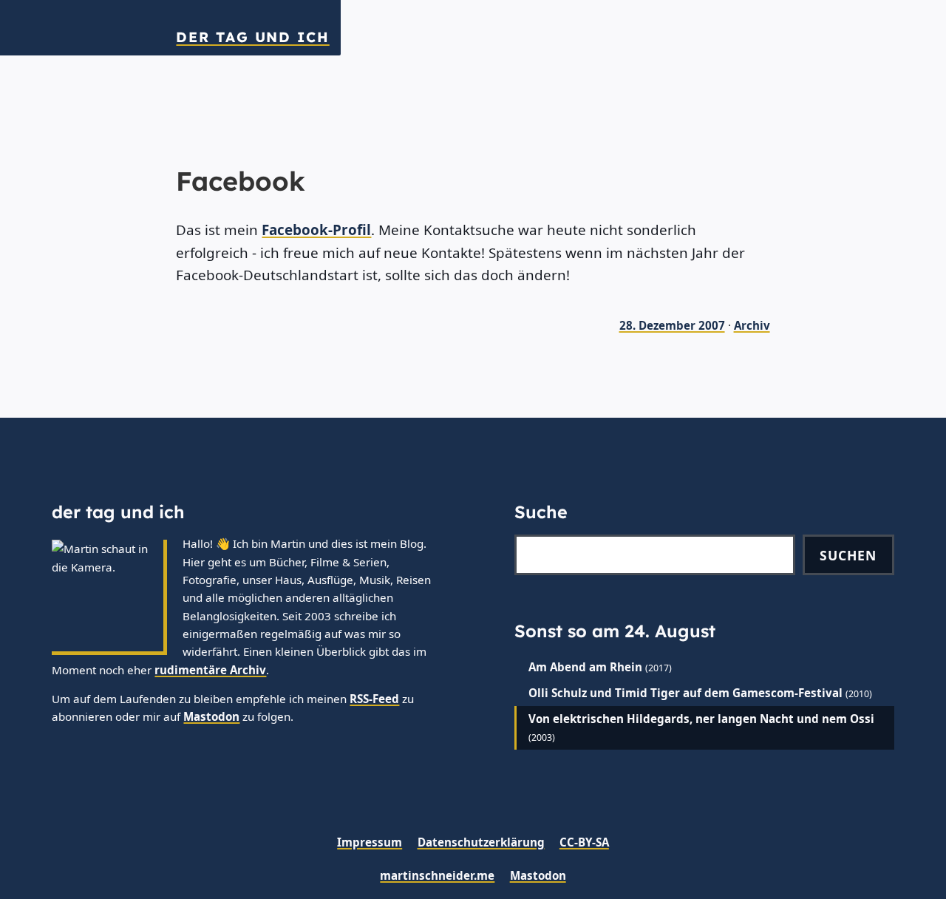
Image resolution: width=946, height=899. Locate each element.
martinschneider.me (437, 875)
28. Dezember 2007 (672, 325)
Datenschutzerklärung (481, 842)
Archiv (752, 325)
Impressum (369, 842)
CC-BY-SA (584, 842)
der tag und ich (252, 37)
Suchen (848, 555)
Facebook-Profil (316, 230)
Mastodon (211, 716)
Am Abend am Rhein (585, 666)
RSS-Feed (374, 698)
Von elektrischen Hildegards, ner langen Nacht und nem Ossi (701, 718)
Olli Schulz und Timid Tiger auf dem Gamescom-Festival (685, 692)
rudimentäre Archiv (210, 669)
